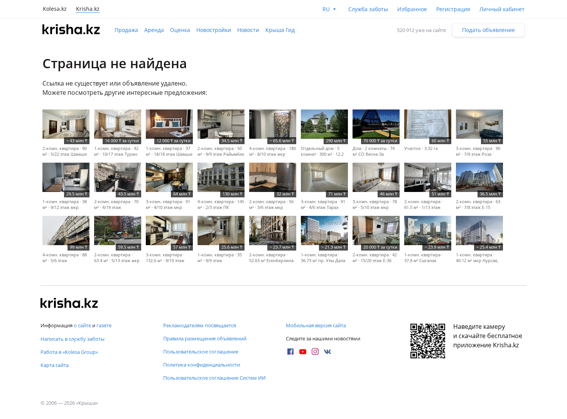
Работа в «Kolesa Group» (69, 351)
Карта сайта (54, 365)
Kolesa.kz (55, 8)
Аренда (154, 30)
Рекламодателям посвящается (199, 325)
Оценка (180, 30)
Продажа (126, 30)
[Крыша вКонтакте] (327, 351)
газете (103, 325)
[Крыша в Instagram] (315, 351)
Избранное (412, 9)
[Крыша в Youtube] (302, 351)
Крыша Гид (280, 30)
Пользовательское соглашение (200, 351)
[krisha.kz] (69, 304)
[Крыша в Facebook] (290, 351)
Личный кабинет (502, 9)
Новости (248, 30)
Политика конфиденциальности (201, 364)
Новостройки (213, 30)
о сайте (82, 325)
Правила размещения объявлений (204, 338)
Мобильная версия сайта (316, 325)
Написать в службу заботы (72, 338)
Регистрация (453, 9)
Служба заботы (368, 9)
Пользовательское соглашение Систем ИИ (214, 377)
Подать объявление (488, 30)
